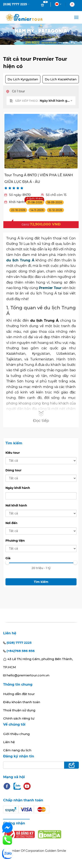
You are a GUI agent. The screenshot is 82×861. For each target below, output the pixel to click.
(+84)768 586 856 (20, 651)
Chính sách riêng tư (18, 718)
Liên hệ (9, 742)
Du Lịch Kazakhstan (61, 79)
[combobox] (57, 100)
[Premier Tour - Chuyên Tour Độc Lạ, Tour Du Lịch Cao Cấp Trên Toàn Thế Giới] (24, 17)
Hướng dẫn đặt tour (19, 694)
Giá (8, 558)
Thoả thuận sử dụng (19, 710)
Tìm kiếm (41, 582)
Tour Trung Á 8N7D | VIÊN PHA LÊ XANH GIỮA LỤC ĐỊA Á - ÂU (38, 178)
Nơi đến (11, 523)
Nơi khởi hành (16, 505)
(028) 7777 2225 (19, 643)
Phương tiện (15, 540)
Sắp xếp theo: (27, 100)
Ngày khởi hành (17, 488)
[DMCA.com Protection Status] (49, 834)
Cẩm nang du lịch (17, 750)
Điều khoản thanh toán (21, 702)
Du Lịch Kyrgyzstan (23, 79)
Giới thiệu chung (16, 734)
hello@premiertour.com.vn (27, 675)
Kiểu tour (12, 453)
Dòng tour (13, 470)
